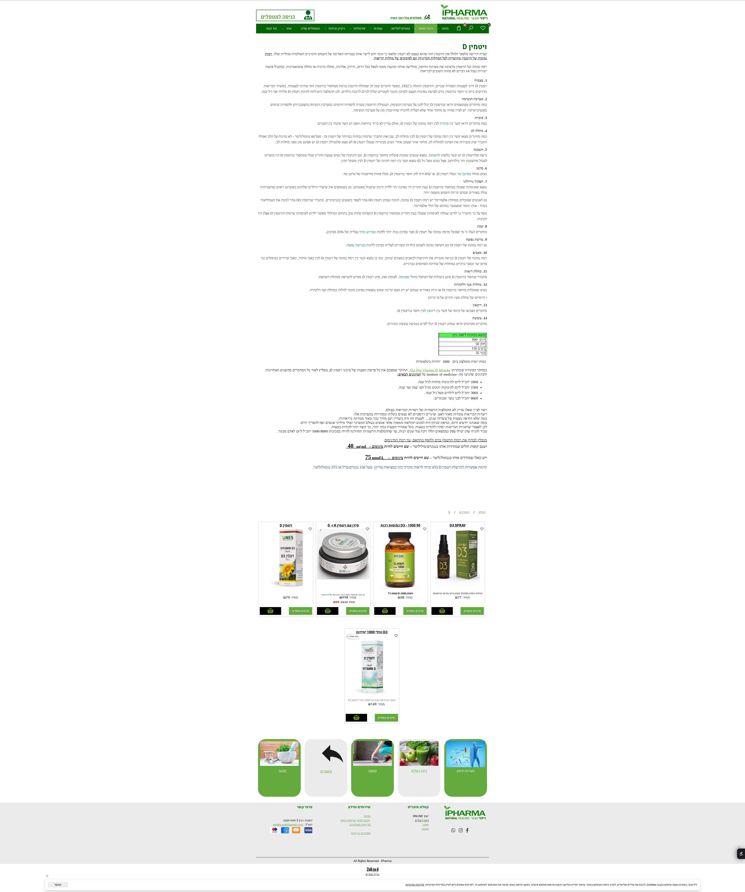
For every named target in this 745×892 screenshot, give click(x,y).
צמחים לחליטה (400, 28)
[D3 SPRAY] (457, 590)
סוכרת (444, 123)
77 (460, 597)
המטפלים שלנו (310, 28)
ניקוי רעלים (422, 820)
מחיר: (466, 597)
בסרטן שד (464, 174)
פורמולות (359, 28)
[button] (442, 611)
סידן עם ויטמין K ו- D (343, 525)
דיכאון (431, 311)
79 (288, 597)
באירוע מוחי (367, 232)
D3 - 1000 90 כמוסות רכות (400, 525)
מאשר (57, 884)
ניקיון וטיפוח (336, 28)
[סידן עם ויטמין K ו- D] (343, 578)
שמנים (378, 28)
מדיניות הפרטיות (415, 885)
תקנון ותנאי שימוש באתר (355, 820)
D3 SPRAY (458, 525)
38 (402, 597)
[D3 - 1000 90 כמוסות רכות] (400, 590)
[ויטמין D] (286, 590)
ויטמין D (286, 525)
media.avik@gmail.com (288, 825)
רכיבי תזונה (425, 28)
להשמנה (434, 155)
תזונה (445, 28)
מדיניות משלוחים (360, 825)
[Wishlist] (483, 28)
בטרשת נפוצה (356, 245)
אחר (289, 28)
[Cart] (459, 28)
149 (374, 704)
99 (337, 602)
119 (345, 597)
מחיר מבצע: (347, 602)
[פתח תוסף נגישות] (741, 854)
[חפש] (471, 28)
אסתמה (404, 277)
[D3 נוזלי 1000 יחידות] (371, 697)
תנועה (372, 770)
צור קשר (271, 28)
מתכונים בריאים (361, 833)
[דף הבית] (464, 12)
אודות (367, 816)
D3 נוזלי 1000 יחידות (371, 632)
